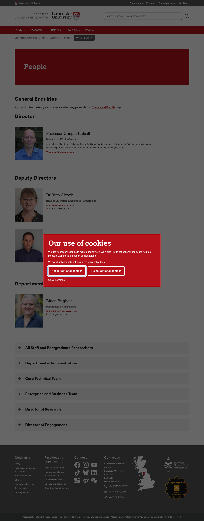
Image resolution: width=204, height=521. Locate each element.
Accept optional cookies (67, 270)
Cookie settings (56, 280)
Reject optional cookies (106, 270)
